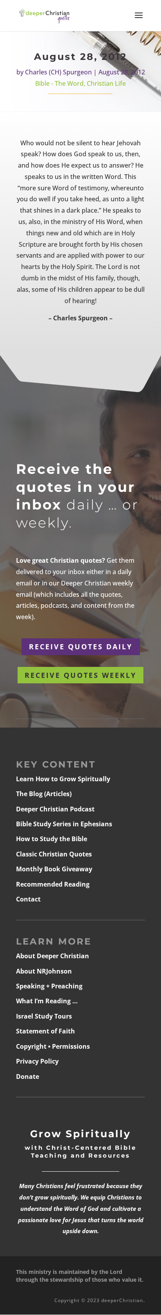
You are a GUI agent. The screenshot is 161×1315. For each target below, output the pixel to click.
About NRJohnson (44, 971)
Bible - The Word (59, 83)
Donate (27, 1076)
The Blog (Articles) (44, 793)
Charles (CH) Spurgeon (58, 72)
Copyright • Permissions (53, 1046)
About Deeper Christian (52, 956)
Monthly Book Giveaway (54, 869)
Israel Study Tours (44, 1016)
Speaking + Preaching (49, 986)
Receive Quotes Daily (80, 646)
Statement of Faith (45, 1031)
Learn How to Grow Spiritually (63, 779)
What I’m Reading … (47, 1001)
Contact (28, 899)
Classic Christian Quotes (54, 854)
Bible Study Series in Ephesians (64, 824)
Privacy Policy (37, 1061)
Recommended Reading (52, 884)
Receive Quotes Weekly (80, 675)
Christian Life (106, 83)
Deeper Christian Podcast (55, 809)
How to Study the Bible (51, 839)
